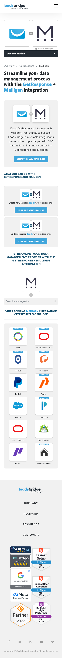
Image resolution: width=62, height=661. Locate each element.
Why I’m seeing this (46, 49)
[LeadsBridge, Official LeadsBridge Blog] (16, 6)
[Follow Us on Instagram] (19, 642)
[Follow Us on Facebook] (9, 642)
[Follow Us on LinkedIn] (30, 642)
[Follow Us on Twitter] (52, 642)
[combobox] (31, 301)
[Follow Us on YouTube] (41, 642)
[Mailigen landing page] (45, 33)
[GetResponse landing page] (17, 33)
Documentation (16, 53)
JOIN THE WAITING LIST (31, 159)
